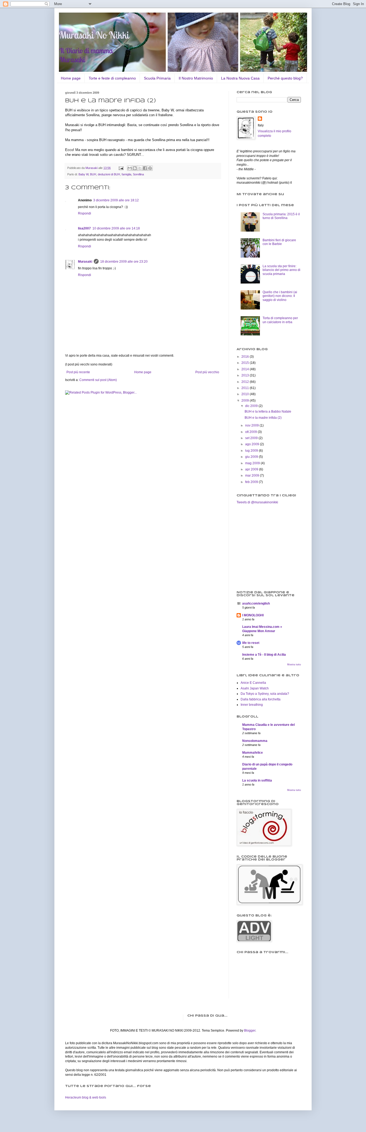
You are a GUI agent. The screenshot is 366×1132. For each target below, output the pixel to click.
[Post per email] (120, 167)
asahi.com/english (256, 603)
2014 (245, 369)
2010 (245, 394)
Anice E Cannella (253, 683)
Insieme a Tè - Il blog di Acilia (264, 654)
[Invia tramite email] (129, 168)
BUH (93, 174)
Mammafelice (252, 752)
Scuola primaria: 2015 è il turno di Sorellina (281, 216)
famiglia (126, 174)
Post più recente (78, 372)
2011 (245, 388)
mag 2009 (253, 463)
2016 (245, 357)
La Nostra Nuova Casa (240, 78)
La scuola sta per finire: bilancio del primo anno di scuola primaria (281, 270)
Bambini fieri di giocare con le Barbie (279, 242)
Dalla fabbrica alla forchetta (261, 699)
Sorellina (138, 174)
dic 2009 (252, 406)
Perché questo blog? (285, 78)
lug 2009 (252, 450)
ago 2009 (252, 444)
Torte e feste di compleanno (112, 78)
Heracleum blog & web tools (85, 1097)
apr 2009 (252, 469)
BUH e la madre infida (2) (263, 418)
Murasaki (85, 261)
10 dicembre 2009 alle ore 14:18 (116, 228)
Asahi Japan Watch (255, 688)
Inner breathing (252, 705)
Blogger (249, 1030)
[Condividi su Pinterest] (150, 168)
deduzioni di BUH (109, 174)
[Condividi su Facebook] (145, 168)
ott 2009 (251, 432)
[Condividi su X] (140, 168)
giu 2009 (252, 457)
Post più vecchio (207, 372)
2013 (245, 375)
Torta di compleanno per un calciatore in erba (280, 320)
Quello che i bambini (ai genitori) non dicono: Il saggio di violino (280, 296)
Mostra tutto (294, 664)
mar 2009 (252, 475)
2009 (245, 400)
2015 (245, 363)
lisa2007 (84, 228)
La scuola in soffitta (257, 780)
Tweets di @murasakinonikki (257, 502)
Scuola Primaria (157, 78)
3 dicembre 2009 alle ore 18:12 (116, 200)
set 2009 (252, 438)
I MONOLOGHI (253, 615)
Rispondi (84, 213)
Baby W (83, 174)
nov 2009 (252, 425)
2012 (245, 382)
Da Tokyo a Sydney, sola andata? (265, 694)
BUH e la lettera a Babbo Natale (268, 411)
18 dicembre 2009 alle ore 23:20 (124, 261)
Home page (71, 78)
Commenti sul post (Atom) (98, 380)
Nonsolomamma (254, 741)
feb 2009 (252, 482)
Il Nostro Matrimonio (196, 78)
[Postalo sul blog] (134, 168)
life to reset (250, 643)
